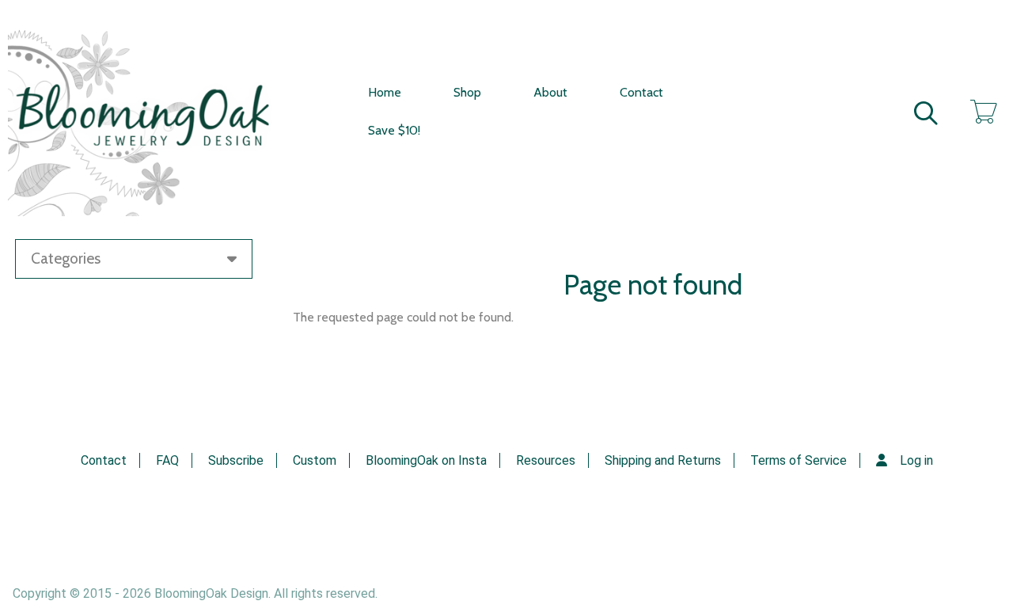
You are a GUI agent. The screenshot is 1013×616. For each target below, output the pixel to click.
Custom (314, 460)
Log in (916, 460)
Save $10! (394, 130)
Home (384, 92)
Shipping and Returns (663, 460)
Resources (545, 460)
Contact (641, 92)
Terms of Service (798, 460)
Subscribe (236, 460)
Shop (467, 92)
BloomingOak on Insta (426, 460)
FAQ (167, 460)
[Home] (153, 112)
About (550, 92)
